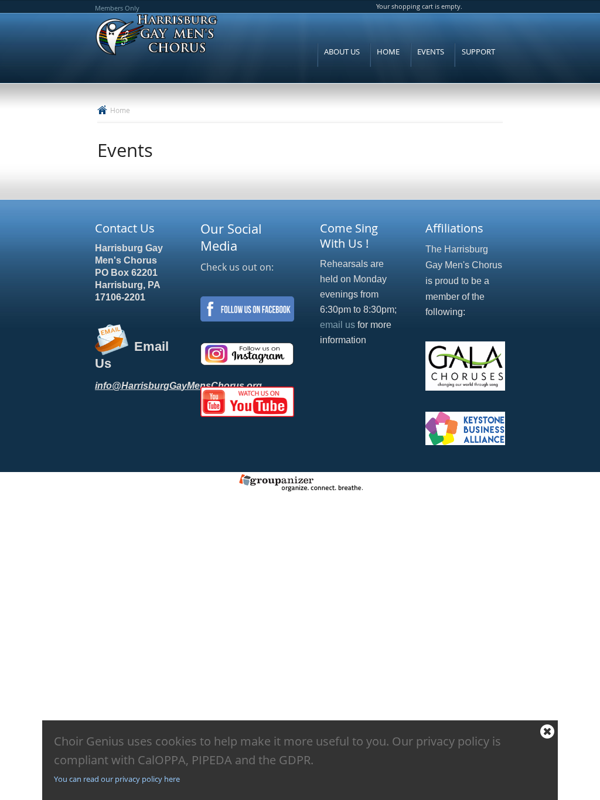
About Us (342, 51)
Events (430, 51)
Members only (117, 8)
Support (478, 51)
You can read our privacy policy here (117, 779)
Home (388, 51)
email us (337, 325)
